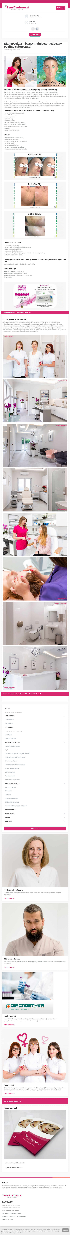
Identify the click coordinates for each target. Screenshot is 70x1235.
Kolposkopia (9, 723)
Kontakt (8, 821)
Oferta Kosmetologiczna (12, 746)
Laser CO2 (8, 734)
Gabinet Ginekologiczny (11, 1208)
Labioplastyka (9, 719)
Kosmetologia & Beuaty (11, 1205)
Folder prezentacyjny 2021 (15, 1167)
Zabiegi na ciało (10, 776)
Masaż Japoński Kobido (12, 768)
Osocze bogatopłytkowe (12, 779)
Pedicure (8, 794)
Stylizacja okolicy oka (11, 798)
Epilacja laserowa (10, 738)
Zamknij (65, 1230)
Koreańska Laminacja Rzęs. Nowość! (16, 806)
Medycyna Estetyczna (13, 712)
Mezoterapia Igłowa (11, 761)
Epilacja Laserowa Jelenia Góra (14, 1216)
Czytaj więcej (9, 898)
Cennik (7, 817)
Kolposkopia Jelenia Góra (12, 1213)
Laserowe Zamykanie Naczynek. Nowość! (17, 753)
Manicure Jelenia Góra (10, 1211)
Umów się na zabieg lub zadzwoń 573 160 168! (17, 312)
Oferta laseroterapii (13, 731)
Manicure (8, 791)
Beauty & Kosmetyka (12, 783)
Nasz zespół (10, 813)
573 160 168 (36, 34)
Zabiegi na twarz (10, 772)
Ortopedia (9, 727)
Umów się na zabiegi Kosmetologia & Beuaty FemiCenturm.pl (22, 693)
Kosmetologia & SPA (12, 742)
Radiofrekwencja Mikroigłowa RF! (15, 757)
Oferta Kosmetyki (10, 787)
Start (7, 708)
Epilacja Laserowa (10, 750)
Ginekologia (9, 715)
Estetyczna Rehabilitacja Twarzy (15, 765)
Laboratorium (10, 809)
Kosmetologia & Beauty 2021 (16, 1163)
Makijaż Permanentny (12, 802)
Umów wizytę (35, 828)
